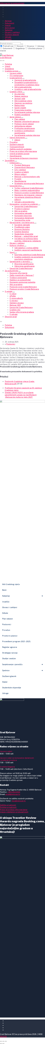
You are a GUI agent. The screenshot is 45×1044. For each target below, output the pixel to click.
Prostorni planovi (9, 635)
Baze (4, 590)
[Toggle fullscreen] (3, 1041)
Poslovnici (10, 344)
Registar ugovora (9, 647)
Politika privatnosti (8, 807)
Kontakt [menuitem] (8, 39)
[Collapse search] (1, 53)
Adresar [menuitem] (8, 21)
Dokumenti (7, 48)
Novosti (20, 46)
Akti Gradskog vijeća (11, 584)
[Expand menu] (3, 60)
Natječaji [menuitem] (8, 30)
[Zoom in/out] (6, 1041)
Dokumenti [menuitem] (9, 23)
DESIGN (3, 1036)
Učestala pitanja (34, 48)
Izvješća (5, 601)
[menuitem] (8, 64)
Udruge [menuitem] (8, 37)
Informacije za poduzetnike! (12, 3)
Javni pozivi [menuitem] (10, 27)
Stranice (30, 46)
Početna (8, 325)
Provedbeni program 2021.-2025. (16, 641)
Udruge (5, 693)
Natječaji (6, 596)
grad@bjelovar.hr (13, 794)
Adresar (40, 46)
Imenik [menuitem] (8, 25)
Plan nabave (7, 618)
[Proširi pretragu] (1, 60)
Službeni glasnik (9, 676)
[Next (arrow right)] (3, 1043)
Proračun (6, 630)
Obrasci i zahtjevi (9, 607)
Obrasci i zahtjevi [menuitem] (12, 32)
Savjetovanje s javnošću (12, 664)
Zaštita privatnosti (8, 805)
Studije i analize (9, 658)
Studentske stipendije (11, 687)
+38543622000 (13, 792)
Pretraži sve (8, 46)
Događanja (20, 48)
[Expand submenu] (20, 71)
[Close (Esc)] (1, 1041)
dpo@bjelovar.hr (19, 801)
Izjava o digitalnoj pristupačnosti (14, 812)
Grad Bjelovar (6, 57)
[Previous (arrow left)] (1, 1043)
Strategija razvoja (9, 653)
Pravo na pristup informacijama (13, 809)
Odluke (5, 613)
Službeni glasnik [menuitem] (12, 34)
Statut (4, 682)
